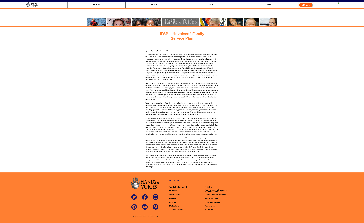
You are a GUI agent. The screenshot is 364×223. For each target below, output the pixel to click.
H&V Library (173, 198)
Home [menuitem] (41, 4)
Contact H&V (209, 210)
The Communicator (175, 210)
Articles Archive (174, 194)
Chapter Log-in (210, 206)
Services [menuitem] (211, 4)
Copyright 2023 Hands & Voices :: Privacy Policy (145, 216)
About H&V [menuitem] (96, 4)
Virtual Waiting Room (212, 202)
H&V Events (173, 191)
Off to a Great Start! (211, 198)
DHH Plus (172, 202)
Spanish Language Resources (215, 194)
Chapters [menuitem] (268, 4)
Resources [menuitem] (154, 4)
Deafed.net (208, 187)
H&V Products (174, 206)
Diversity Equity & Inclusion (179, 187)
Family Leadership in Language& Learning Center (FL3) (216, 190)
